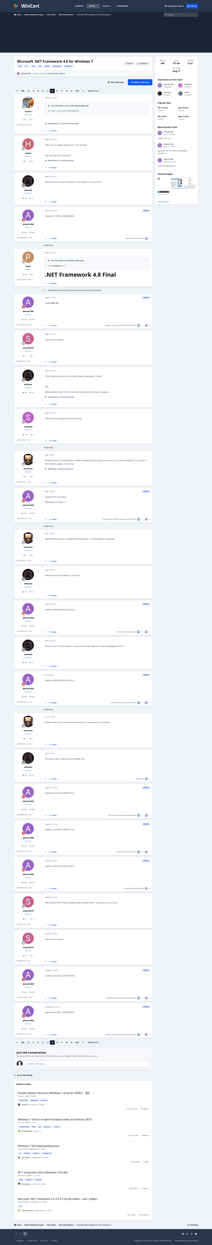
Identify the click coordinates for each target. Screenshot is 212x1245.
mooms (21, 1096)
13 (43, 91)
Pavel (28, 266)
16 (57, 91)
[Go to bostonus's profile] (28, 459)
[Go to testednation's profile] (19, 1131)
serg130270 (28, 348)
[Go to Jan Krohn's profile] (19, 1157)
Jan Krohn (26, 1157)
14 (47, 91)
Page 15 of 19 (93, 91)
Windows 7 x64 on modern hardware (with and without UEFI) (55, 1119)
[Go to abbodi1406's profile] (18, 73)
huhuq (28, 153)
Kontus (120, 703)
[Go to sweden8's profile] (28, 417)
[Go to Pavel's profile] (28, 257)
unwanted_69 (139, 238)
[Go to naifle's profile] (180, 93)
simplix (107, 325)
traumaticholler (110, 998)
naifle (77, 260)
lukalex (128, 238)
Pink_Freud (112, 815)
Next (77, 91)
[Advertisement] (106, 35)
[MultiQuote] (45, 131)
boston (28, 111)
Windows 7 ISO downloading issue (38, 1146)
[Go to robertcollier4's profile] (19, 1210)
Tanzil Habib (23, 1149)
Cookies (54, 1241)
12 (38, 91)
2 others (133, 519)
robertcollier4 (23, 1202)
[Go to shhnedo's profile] (28, 181)
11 (33, 91)
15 (52, 91)
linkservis (22, 1175)
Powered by (186, 1241)
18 (66, 91)
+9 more (56, 1127)
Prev (22, 91)
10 (28, 91)
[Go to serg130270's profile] (28, 339)
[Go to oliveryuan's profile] (19, 1184)
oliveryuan (26, 1184)
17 (62, 91)
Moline (21, 1122)
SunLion (113, 325)
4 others (133, 325)
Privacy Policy (32, 1241)
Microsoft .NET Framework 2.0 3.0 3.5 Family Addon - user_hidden (57, 1199)
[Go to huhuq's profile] (28, 144)
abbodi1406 (26, 73)
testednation (27, 1131)
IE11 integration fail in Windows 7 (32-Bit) (42, 1172)
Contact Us (44, 1241)
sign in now (71, 1056)
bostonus (28, 468)
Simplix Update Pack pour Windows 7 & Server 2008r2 (50, 1093)
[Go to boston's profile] (28, 102)
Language (19, 1241)
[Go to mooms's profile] (19, 1104)
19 (71, 91)
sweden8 (28, 426)
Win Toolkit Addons (56, 73)
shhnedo (28, 190)
